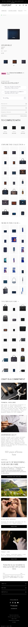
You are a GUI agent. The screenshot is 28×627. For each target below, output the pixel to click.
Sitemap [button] (14, 622)
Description (4, 103)
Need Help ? (4, 115)
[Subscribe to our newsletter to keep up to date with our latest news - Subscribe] (22, 573)
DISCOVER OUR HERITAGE (14, 476)
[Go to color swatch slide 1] (13, 65)
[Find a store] (23, 5)
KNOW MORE (14, 526)
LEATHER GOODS (12, 10)
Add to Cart (5, 133)
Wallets (20, 10)
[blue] (5, 59)
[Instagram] (12, 602)
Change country (14, 608)
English (14, 605)
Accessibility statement (14, 620)
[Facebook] (10, 602)
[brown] (14, 59)
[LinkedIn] (15, 602)
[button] (16, 5)
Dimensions (3, 107)
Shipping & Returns (6, 112)
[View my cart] (19, 5)
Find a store (23, 115)
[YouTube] (17, 602)
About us (3, 583)
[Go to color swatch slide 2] (14, 65)
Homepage (4, 10)
